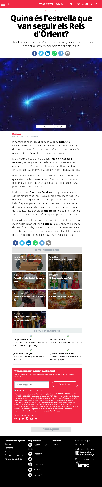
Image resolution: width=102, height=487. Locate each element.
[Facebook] (75, 4)
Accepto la (31, 390)
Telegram (37, 474)
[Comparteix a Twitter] (41, 53)
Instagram (38, 464)
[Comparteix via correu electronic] (67, 53)
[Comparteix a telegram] (61, 53)
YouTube (37, 469)
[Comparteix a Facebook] (34, 53)
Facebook (37, 453)
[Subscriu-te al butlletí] (71, 4)
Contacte (9, 447)
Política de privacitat (14, 455)
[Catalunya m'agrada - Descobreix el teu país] (51, 3)
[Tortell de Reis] (65, 299)
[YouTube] (87, 4)
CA (95, 3)
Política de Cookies (13, 458)
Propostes (19, 313)
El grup (55, 444)
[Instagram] (82, 4)
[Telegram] (91, 4)
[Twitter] (78, 4)
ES (100, 3)
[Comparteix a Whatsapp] (54, 53)
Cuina (16, 275)
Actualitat (51, 10)
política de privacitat (36, 390)
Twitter (37, 459)
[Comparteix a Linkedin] (47, 53)
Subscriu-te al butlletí (37, 447)
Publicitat (9, 451)
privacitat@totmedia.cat (64, 408)
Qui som (8, 444)
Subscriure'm (65, 384)
